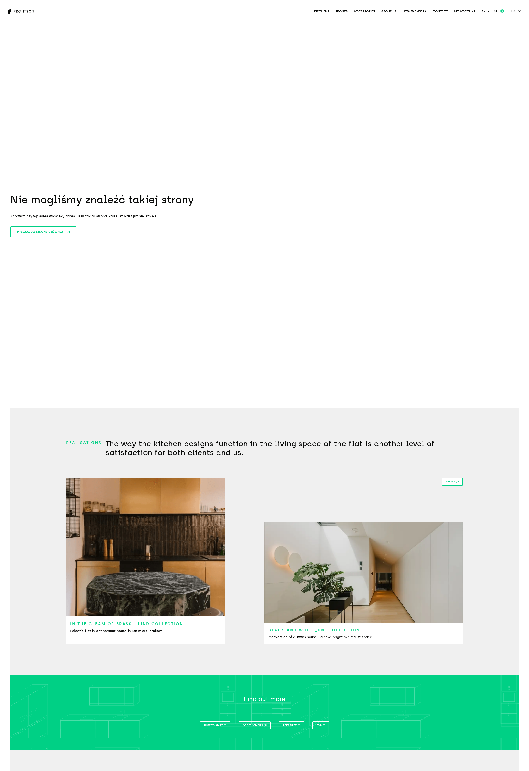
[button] (486, 11)
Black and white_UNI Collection (314, 630)
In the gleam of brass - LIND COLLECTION (126, 624)
